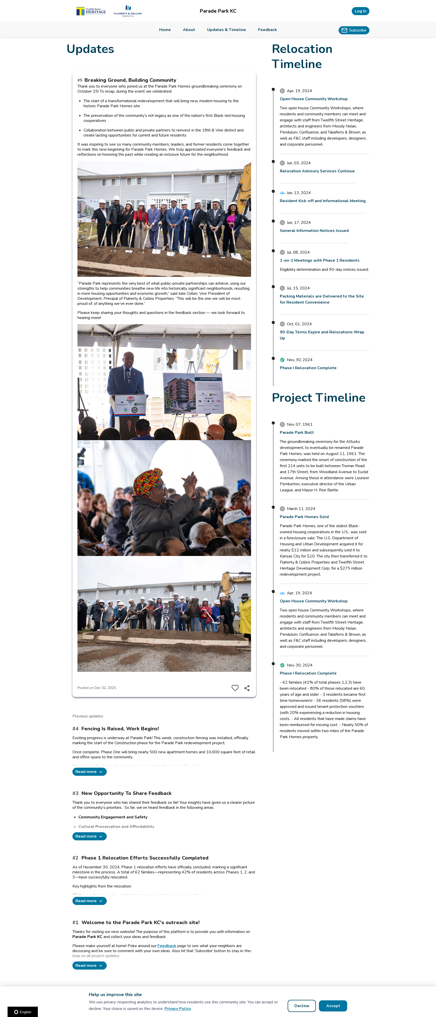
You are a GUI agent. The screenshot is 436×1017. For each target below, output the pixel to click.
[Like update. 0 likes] (235, 688)
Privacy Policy (178, 1008)
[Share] (247, 688)
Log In (360, 11)
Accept (333, 1006)
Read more (86, 771)
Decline (301, 1006)
